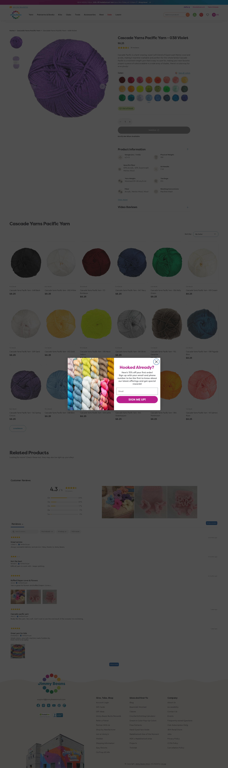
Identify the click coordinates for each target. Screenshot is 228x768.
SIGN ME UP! (137, 399)
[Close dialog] (156, 362)
